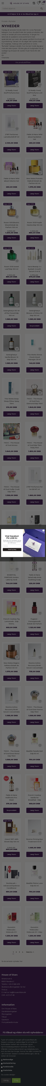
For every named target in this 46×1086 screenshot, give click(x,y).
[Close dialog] (43, 530)
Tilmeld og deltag (12, 549)
